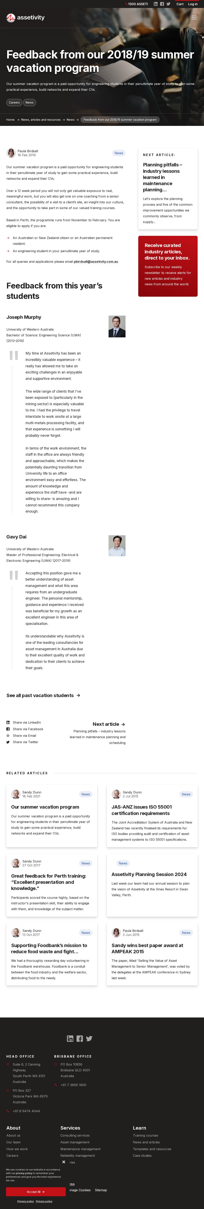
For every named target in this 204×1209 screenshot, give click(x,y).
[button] (64, 1162)
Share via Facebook (28, 729)
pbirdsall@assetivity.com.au (96, 262)
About (13, 1128)
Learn (139, 1128)
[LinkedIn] (156, 4)
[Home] (95, 18)
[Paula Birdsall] (11, 153)
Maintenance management (80, 1149)
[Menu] (194, 17)
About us (13, 1135)
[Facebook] (162, 4)
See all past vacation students (40, 695)
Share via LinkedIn (27, 722)
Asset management (74, 1142)
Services (70, 1128)
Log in (193, 4)
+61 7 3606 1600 (73, 1085)
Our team (13, 1142)
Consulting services (75, 1135)
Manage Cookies (78, 1190)
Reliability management (77, 1156)
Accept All (33, 1192)
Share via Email (24, 736)
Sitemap (101, 1190)
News (29, 102)
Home (10, 119)
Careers (14, 102)
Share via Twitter (25, 742)
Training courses (145, 1135)
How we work (17, 1149)
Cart (180, 4)
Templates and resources (152, 1149)
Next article (106, 724)
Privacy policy (25, 1201)
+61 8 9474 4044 (26, 1111)
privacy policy (24, 1173)
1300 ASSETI (138, 4)
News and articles (146, 1142)
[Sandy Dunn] (16, 794)
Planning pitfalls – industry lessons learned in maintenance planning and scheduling (98, 737)
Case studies (142, 1156)
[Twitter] (168, 4)
